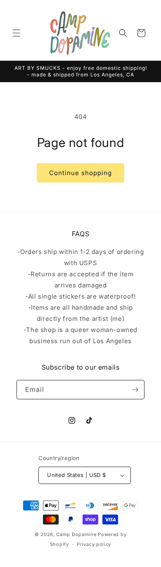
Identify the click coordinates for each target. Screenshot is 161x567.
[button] (16, 33)
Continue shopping (80, 173)
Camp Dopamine (76, 534)
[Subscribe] (135, 389)
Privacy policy (94, 544)
